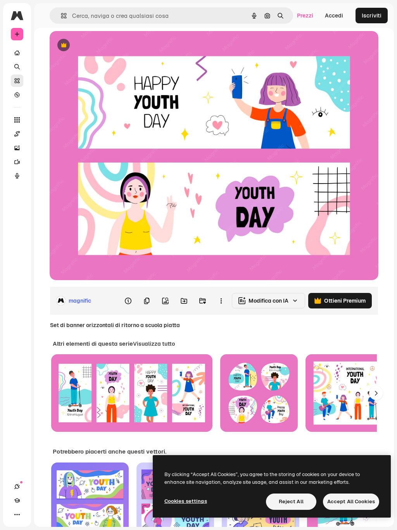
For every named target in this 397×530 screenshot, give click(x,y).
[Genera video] (17, 162)
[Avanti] (376, 393)
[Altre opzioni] (221, 300)
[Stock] (17, 80)
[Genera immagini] (17, 148)
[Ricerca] (17, 67)
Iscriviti (371, 15)
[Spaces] (17, 134)
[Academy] (17, 500)
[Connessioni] (17, 486)
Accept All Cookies (351, 501)
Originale (100, 45)
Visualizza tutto (154, 343)
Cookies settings (185, 501)
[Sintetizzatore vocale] (17, 176)
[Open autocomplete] (60, 16)
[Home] (17, 53)
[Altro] (17, 514)
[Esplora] (17, 94)
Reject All (291, 501)
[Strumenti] (17, 120)
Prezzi (305, 15)
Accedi (334, 15)
